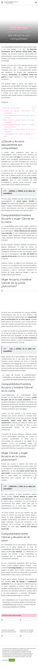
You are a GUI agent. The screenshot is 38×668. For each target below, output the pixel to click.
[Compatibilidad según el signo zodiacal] (11, 2)
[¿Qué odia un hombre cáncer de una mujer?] (28, 623)
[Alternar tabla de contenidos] (33, 108)
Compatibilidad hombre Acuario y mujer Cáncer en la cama (19, 116)
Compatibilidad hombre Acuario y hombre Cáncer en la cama (19, 126)
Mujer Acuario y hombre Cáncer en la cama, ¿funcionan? (19, 121)
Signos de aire (23, 28)
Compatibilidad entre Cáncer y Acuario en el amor (19, 135)
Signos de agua (14, 28)
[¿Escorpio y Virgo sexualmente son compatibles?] (28, 640)
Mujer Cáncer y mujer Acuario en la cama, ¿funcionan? (19, 130)
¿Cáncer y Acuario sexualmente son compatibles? (19, 112)
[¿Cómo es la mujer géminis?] (9, 639)
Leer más (5, 660)
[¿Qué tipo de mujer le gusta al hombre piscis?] (9, 623)
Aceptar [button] (12, 660)
